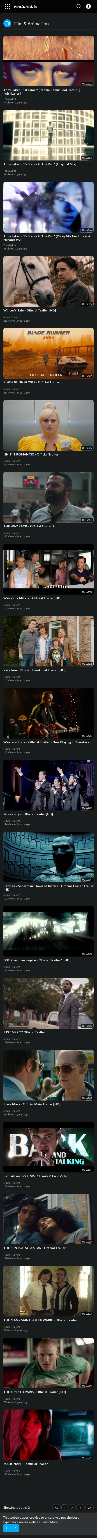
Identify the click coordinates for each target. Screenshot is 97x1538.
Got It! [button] (11, 1528)
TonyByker (9, 98)
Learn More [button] (50, 1522)
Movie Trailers (11, 317)
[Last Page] (89, 1507)
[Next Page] (80, 1507)
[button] (88, 6)
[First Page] (56, 1507)
